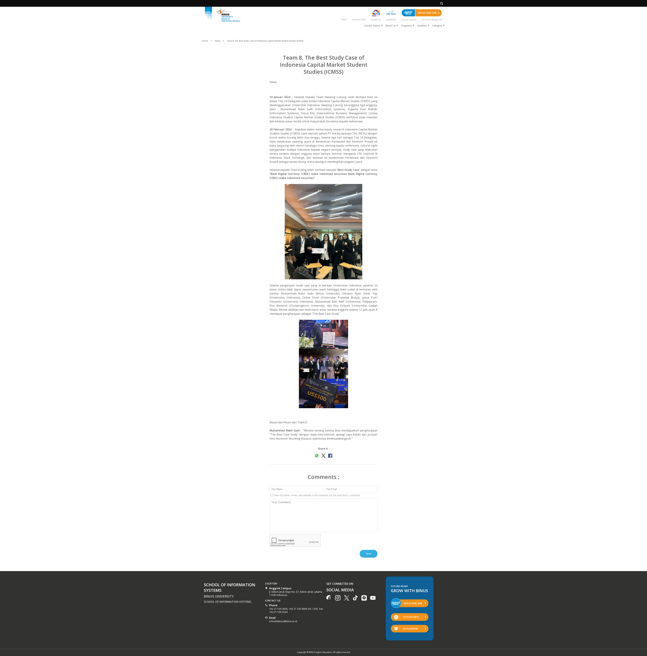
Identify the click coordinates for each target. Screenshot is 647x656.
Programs (406, 25)
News (273, 82)
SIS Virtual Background (432, 19)
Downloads (391, 19)
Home (344, 19)
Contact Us (376, 19)
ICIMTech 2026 (359, 19)
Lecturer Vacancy (409, 19)
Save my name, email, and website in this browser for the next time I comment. (316, 495)
